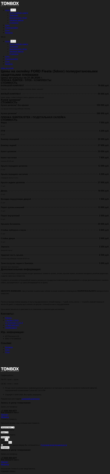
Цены (7, 25)
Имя (3, 439)
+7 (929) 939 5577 (9, 410)
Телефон (4, 442)
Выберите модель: (8, 434)
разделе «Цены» (9, 471)
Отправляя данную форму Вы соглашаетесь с (35, 445)
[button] (55, 37)
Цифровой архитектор (30, 399)
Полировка (13, 22)
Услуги (7, 10)
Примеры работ (11, 27)
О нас (7, 30)
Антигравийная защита (18, 13)
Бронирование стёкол (18, 17)
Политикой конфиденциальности (54, 445)
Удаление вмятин (16, 20)
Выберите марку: (8, 429)
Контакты (9, 32)
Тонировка (13, 15)
